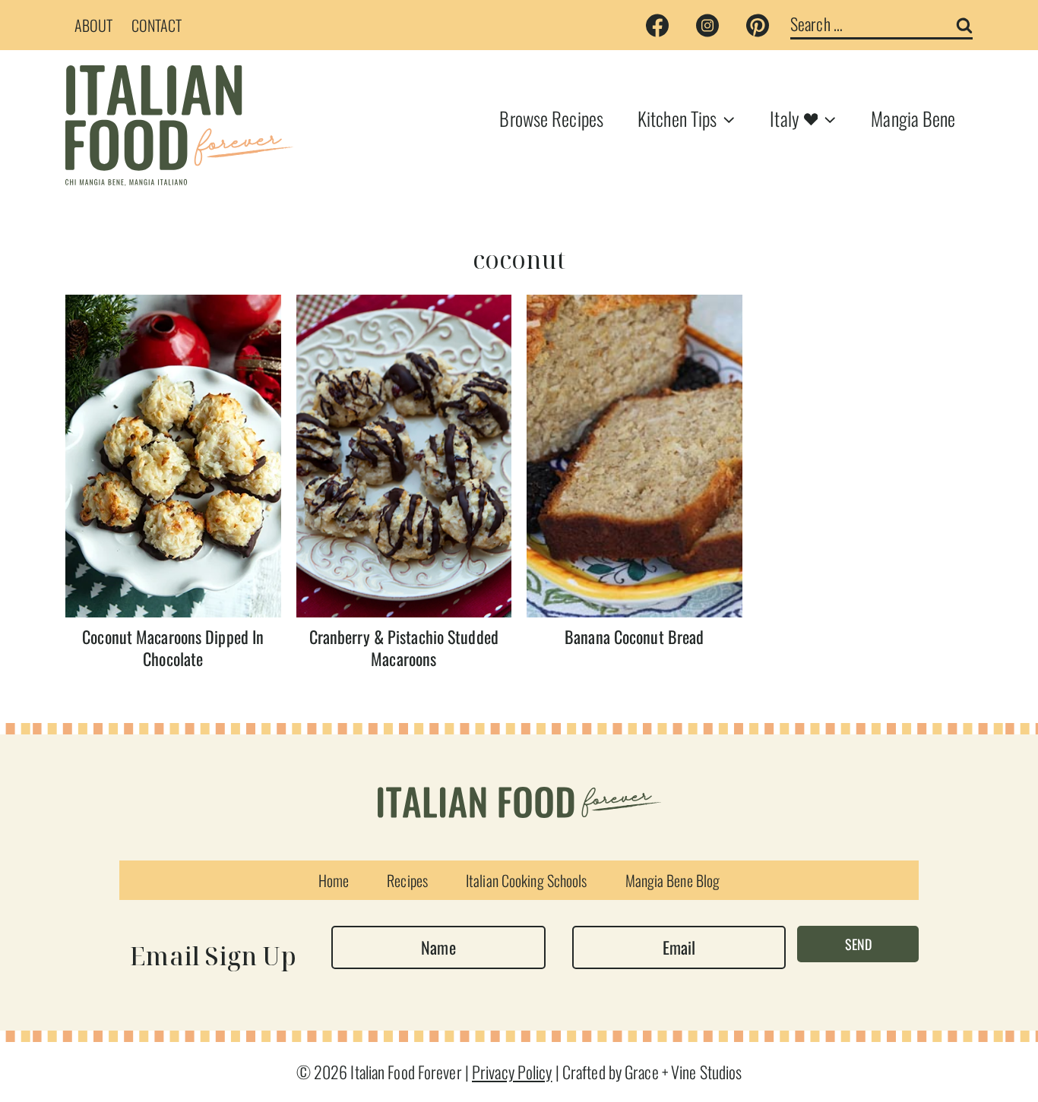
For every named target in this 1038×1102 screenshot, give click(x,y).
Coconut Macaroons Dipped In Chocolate (173, 647)
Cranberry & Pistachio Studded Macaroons (403, 647)
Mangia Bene (913, 118)
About (93, 25)
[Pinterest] (758, 25)
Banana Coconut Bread (634, 636)
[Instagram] (707, 25)
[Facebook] (657, 25)
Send (858, 944)
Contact (156, 25)
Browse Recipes (551, 118)
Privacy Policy (512, 1071)
